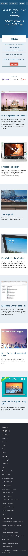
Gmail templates (7, 546)
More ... (4, 514)
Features (4, 442)
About (4, 452)
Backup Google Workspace (10, 532)
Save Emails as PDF (7, 492)
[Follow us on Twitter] (6, 431)
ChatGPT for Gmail (7, 503)
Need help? (5, 460)
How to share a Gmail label (10, 543)
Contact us (5, 463)
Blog (3, 445)
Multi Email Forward (8, 507)
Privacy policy (6, 474)
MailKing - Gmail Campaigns (10, 500)
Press (3, 449)
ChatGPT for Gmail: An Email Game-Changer (12, 527)
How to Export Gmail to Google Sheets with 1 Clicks (13, 537)
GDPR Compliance (7, 481)
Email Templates (7, 496)
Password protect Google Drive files (12, 521)
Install (14, 64)
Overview (4, 438)
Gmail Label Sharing (8, 510)
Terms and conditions (8, 471)
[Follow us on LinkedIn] (3, 431)
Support (13, 3)
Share (22, 3)
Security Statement (7, 478)
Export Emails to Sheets (9, 489)
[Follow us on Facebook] (8, 431)
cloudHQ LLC (6, 552)
